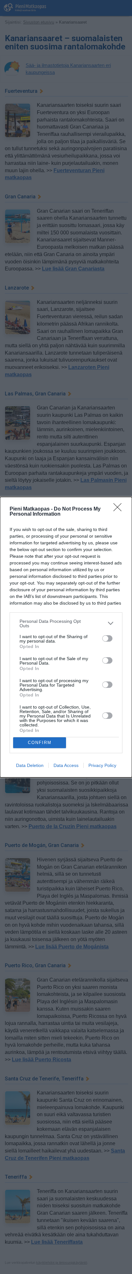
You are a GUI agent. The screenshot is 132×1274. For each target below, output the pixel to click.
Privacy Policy (102, 765)
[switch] (107, 638)
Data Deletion (30, 765)
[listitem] (66, 623)
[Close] (119, 509)
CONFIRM (40, 742)
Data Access (66, 765)
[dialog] (66, 637)
